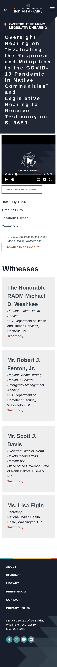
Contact (13, 599)
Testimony (15, 336)
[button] (52, 9)
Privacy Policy (18, 608)
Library (12, 583)
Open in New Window (21, 189)
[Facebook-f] (9, 639)
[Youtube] (24, 639)
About (11, 566)
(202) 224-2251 (15, 628)
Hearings (13, 575)
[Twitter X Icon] (16, 639)
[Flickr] (31, 639)
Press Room (16, 591)
